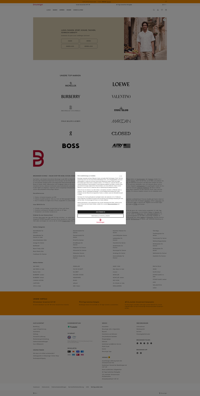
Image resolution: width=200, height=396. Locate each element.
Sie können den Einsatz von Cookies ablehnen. (96, 200)
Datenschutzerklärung (112, 204)
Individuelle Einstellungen (100, 215)
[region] (100, 198)
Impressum (80, 205)
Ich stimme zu (100, 212)
